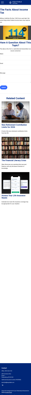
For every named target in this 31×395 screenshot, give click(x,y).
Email (1, 63)
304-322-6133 (8, 371)
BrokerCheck (8, 392)
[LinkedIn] (3, 385)
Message (2, 73)
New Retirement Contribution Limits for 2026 (14, 126)
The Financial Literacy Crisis (14, 160)
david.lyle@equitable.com (8, 382)
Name (1, 54)
